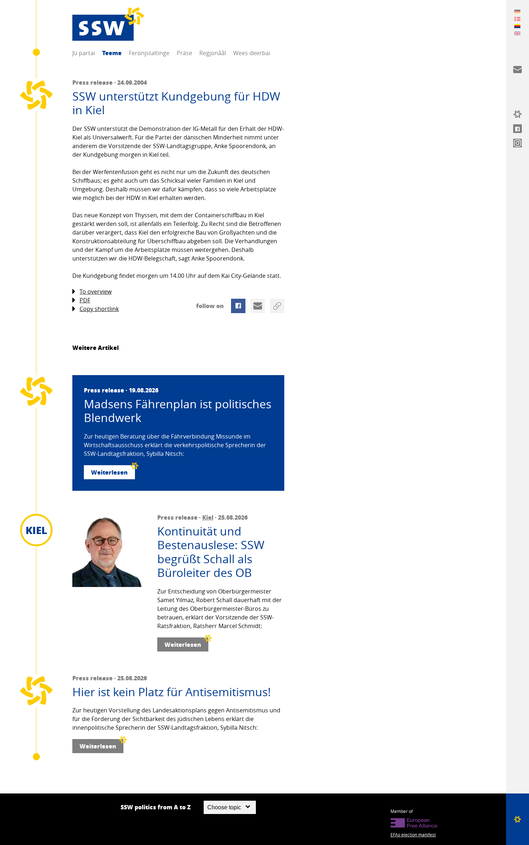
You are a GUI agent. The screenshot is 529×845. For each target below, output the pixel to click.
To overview (96, 291)
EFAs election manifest (413, 834)
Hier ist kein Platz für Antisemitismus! (171, 692)
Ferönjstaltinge (149, 53)
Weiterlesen (109, 472)
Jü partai (83, 53)
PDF (85, 300)
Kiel (207, 517)
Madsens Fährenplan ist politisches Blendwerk (177, 411)
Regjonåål (212, 53)
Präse (184, 53)
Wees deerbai (251, 53)
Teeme (112, 53)
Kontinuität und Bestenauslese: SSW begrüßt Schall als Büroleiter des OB (210, 552)
